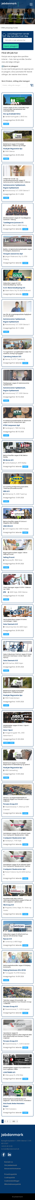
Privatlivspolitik (10, 1174)
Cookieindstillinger (11, 1181)
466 (13, 1121)
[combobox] (14, 85)
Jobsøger (14, 18)
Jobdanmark (5, 18)
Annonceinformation (12, 1168)
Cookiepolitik (9, 1177)
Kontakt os (8, 1162)
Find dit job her (10, 53)
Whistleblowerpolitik (12, 1184)
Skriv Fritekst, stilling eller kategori (16, 81)
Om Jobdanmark (10, 1165)
